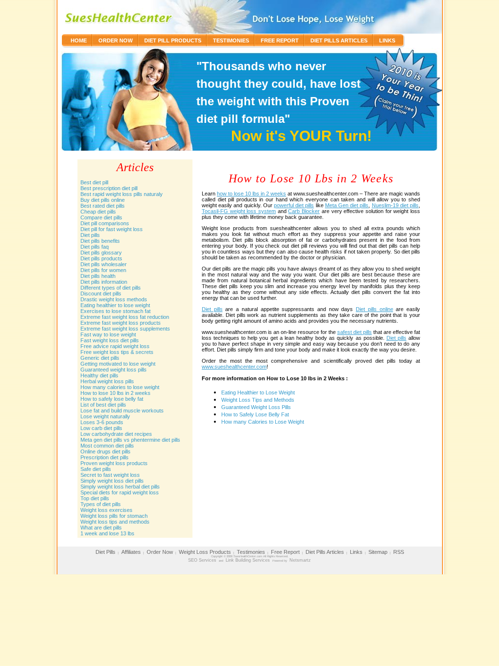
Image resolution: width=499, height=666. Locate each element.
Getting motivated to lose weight (117, 364)
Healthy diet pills (99, 375)
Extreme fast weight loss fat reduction (124, 317)
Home (79, 40)
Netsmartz (300, 560)
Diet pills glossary (101, 252)
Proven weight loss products (114, 463)
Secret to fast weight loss (110, 475)
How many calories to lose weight (119, 387)
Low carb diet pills (101, 428)
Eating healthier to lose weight (115, 305)
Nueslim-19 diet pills (395, 205)
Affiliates (131, 552)
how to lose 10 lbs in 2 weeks (251, 193)
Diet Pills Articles (338, 40)
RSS (398, 552)
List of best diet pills (103, 405)
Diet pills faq (94, 247)
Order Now (115, 40)
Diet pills (90, 235)
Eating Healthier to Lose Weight (258, 392)
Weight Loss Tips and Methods (257, 400)
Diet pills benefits (100, 241)
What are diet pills (101, 527)
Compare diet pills (101, 217)
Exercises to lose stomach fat (115, 311)
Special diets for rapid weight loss (119, 492)
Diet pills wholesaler (103, 264)
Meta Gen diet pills (347, 205)
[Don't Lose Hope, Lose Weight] (312, 17)
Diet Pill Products (172, 40)
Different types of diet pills (110, 288)
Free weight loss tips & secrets (117, 352)
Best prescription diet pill (108, 188)
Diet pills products (101, 258)
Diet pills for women (103, 270)
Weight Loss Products (205, 552)
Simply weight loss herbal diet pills (120, 487)
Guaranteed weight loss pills (113, 369)
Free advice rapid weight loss (115, 346)
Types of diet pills (100, 504)
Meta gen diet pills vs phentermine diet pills (130, 440)
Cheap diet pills (98, 212)
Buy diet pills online (102, 200)
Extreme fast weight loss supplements (125, 329)
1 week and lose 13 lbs (107, 533)
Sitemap (377, 552)
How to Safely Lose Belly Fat (255, 414)
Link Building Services (248, 560)
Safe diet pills (95, 469)
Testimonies (231, 40)
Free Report (280, 40)
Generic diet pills (99, 358)
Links (387, 40)
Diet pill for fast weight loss (111, 229)
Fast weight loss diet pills (109, 340)
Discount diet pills (100, 293)
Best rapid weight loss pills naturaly (121, 194)
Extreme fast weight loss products (120, 323)
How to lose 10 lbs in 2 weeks (115, 393)
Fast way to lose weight (108, 334)
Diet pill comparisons (104, 223)
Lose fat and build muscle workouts (122, 410)
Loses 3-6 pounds (101, 422)
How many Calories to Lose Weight (262, 422)
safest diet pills (354, 332)
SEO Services (202, 560)
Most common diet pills (107, 446)
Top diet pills (94, 498)
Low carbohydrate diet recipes (116, 434)
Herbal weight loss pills (107, 381)
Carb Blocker (304, 211)
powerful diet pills (294, 205)
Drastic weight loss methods (113, 299)
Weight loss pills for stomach (114, 516)
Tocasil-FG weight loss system (239, 211)
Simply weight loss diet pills (112, 481)
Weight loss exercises (106, 510)
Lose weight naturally (105, 416)
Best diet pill (94, 182)
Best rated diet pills (102, 206)
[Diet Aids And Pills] (120, 17)
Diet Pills (105, 552)
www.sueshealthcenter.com (234, 367)
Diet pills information (103, 282)
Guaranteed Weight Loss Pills (256, 407)
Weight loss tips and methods (115, 522)
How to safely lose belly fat (111, 399)
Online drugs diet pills (105, 451)
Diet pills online (374, 309)
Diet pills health (97, 276)
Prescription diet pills (104, 457)
